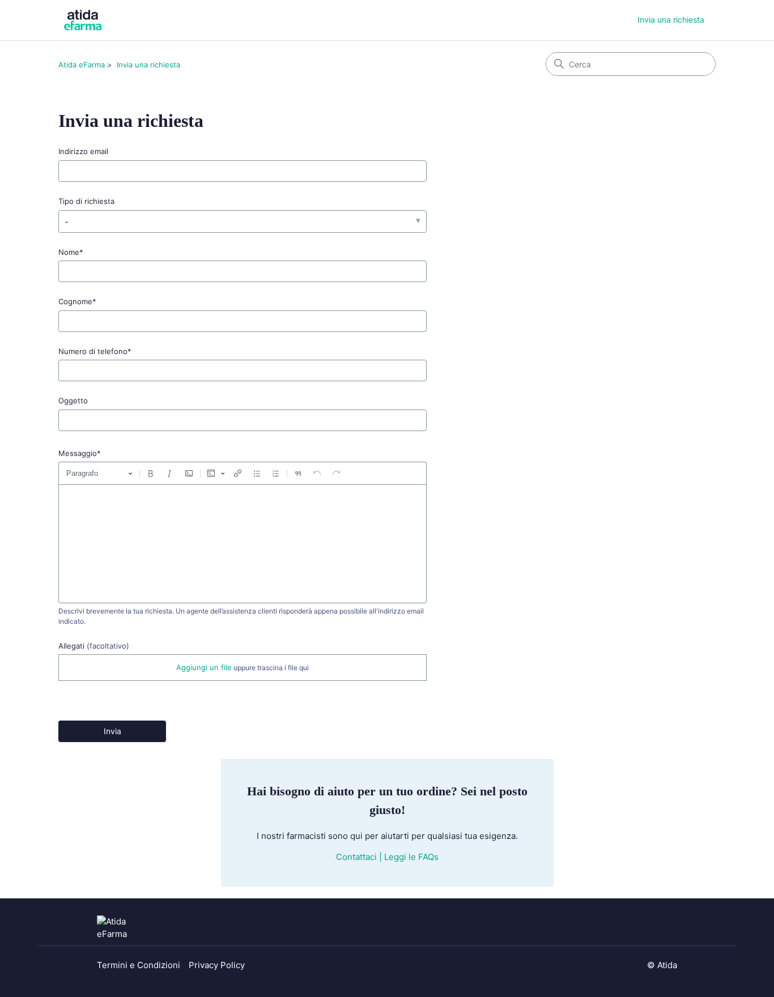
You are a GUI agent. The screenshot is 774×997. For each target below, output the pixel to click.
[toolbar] (242, 473)
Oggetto (73, 400)
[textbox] (242, 543)
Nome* (70, 252)
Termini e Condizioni (138, 965)
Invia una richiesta (670, 19)
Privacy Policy (217, 965)
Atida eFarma (81, 64)
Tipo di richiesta (86, 201)
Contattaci (356, 856)
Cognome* (77, 301)
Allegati (93, 645)
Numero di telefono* (94, 351)
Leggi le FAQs (411, 856)
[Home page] (125, 928)
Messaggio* (79, 453)
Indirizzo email (83, 151)
